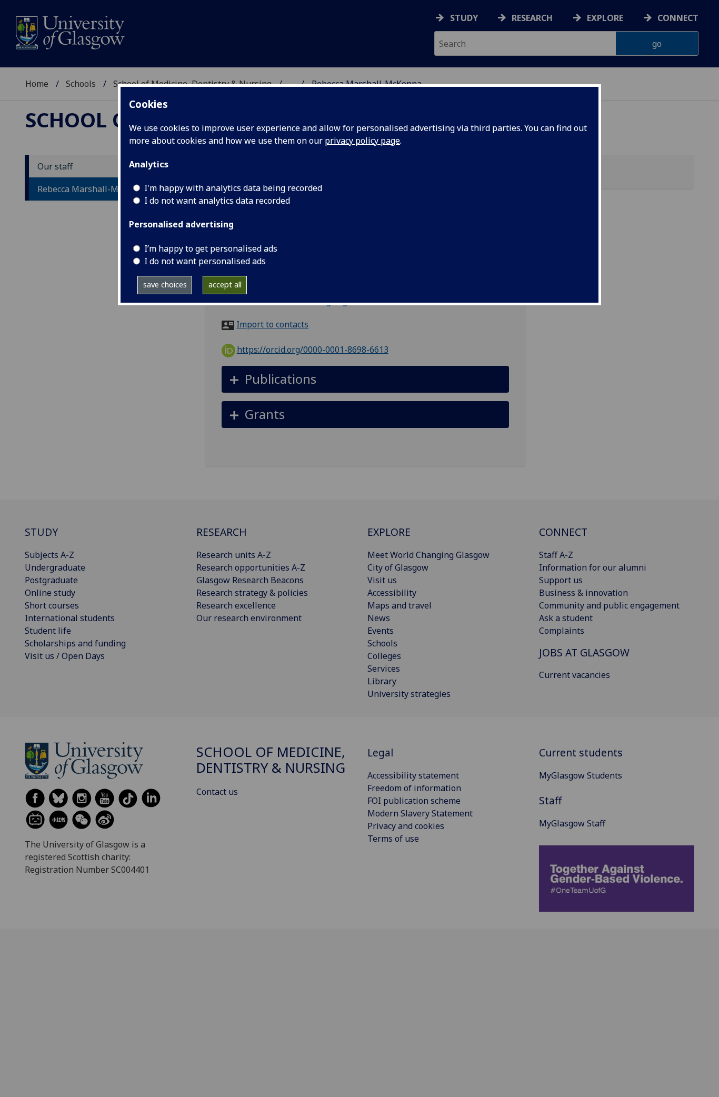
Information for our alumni (592, 567)
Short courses (52, 605)
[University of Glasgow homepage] (69, 31)
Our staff (55, 166)
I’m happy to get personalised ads (210, 248)
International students (70, 618)
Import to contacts (272, 324)
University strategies (409, 694)
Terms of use (393, 838)
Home (36, 83)
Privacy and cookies (405, 826)
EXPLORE (389, 532)
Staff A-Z (556, 555)
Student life (48, 630)
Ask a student (566, 618)
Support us (561, 580)
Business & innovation (583, 593)
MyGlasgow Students (580, 775)
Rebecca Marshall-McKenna (92, 189)
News (378, 618)
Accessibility (391, 593)
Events (380, 630)
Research (532, 18)
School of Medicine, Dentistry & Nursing (270, 760)
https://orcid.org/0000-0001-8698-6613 (312, 349)
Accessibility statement (413, 775)
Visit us (382, 580)
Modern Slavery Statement (420, 813)
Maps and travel (399, 605)
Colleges (384, 656)
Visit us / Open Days (65, 656)
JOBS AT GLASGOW (584, 652)
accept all (225, 285)
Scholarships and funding (75, 643)
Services (383, 668)
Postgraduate (51, 580)
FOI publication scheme (414, 800)
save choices (165, 285)
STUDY (41, 532)
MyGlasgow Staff (572, 823)
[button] (365, 379)
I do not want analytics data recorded (217, 200)
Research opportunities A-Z (250, 567)
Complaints (561, 630)
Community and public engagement (609, 605)
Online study (50, 593)
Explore (605, 18)
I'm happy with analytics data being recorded (233, 188)
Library (381, 681)
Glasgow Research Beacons (250, 580)
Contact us (217, 791)
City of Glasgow (397, 567)
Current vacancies (574, 675)
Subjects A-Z (49, 555)
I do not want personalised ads (205, 261)
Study (464, 18)
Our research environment (249, 618)
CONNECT (563, 532)
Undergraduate (55, 567)
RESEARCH (221, 532)
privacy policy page (362, 140)
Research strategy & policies (252, 593)
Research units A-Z (233, 555)
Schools (81, 83)
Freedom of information (414, 788)
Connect (677, 18)
